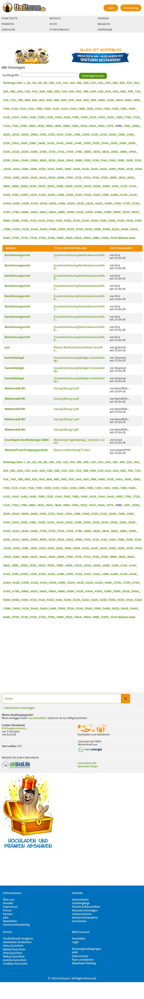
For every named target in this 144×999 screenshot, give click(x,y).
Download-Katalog (84, 963)
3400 (76, 169)
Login (110, 8)
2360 (23, 143)
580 (85, 91)
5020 (126, 212)
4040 (87, 186)
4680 (108, 203)
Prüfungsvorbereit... (15, 728)
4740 (135, 203)
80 (45, 83)
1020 (110, 100)
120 (58, 83)
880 (56, 100)
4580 (61, 203)
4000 (69, 186)
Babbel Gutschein (14, 949)
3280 (25, 169)
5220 (76, 220)
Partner (8, 914)
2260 (112, 134)
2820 (96, 151)
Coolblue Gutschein (15, 963)
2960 (24, 160)
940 (78, 100)
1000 (101, 100)
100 (51, 83)
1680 (119, 117)
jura (7, 347)
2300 (130, 134)
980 (93, 100)
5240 (85, 220)
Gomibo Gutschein (14, 960)
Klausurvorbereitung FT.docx (72, 450)
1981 (127, 126)
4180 (15, 195)
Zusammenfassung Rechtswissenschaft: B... (79, 267)
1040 (119, 100)
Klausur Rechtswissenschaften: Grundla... (78, 349)
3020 (51, 160)
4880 (61, 212)
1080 (136, 100)
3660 (51, 177)
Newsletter (10, 921)
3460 (103, 169)
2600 (131, 143)
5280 (103, 220)
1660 (110, 117)
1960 (101, 126)
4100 (115, 186)
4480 (16, 203)
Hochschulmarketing (16, 924)
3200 (129, 160)
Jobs (5, 917)
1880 (66, 126)
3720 (78, 177)
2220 (94, 134)
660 (115, 91)
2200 (85, 134)
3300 (33, 169)
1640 (101, 117)
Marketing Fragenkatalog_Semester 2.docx (79, 441)
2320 (6, 143)
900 (64, 100)
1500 (41, 117)
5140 (41, 220)
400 (20, 91)
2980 (34, 160)
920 (71, 100)
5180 (59, 220)
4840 (43, 212)
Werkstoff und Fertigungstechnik (26, 450)
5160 (50, 220)
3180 (121, 160)
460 (42, 91)
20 (28, 83)
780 (20, 100)
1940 (92, 126)
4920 (79, 212)
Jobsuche (8, 29)
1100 (6, 108)
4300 (69, 195)
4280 (60, 195)
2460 (69, 143)
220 (93, 83)
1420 (6, 117)
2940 (15, 160)
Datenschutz (80, 956)
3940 (41, 186)
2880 (123, 151)
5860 (87, 238)
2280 (121, 134)
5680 (6, 238)
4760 (6, 212)
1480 (32, 117)
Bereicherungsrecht (17, 255)
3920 (32, 186)
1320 (98, 108)
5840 (78, 238)
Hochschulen (80, 899)
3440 (94, 169)
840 (42, 100)
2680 (34, 151)
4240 (42, 195)
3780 (104, 177)
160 (72, 83)
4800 (24, 212)
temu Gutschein (13, 945)
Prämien (8, 24)
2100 (42, 134)
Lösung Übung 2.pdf (66, 419)
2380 (32, 143)
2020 (6, 134)
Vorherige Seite (13, 83)
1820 (40, 126)
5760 (42, 238)
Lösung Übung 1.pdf (66, 429)
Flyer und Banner (83, 959)
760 (13, 100)
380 (12, 91)
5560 (88, 229)
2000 (135, 126)
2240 (103, 134)
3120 (95, 160)
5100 (24, 220)
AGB (74, 952)
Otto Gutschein (12, 953)
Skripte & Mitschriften (86, 906)
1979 (109, 126)
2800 (87, 151)
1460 (23, 117)
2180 (77, 134)
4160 (6, 195)
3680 (60, 177)
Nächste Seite (126, 238)
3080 (78, 160)
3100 (87, 160)
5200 (67, 220)
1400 (131, 108)
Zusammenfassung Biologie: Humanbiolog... (79, 359)
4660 (99, 203)
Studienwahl (59, 29)
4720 (126, 203)
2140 (59, 134)
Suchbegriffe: (11, 75)
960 (86, 100)
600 (93, 91)
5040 (135, 212)
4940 (89, 212)
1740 (6, 126)
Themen (103, 18)
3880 (15, 186)
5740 (33, 238)
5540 (79, 229)
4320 (78, 195)
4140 (132, 186)
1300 (90, 108)
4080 (106, 186)
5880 (95, 238)
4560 (52, 203)
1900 (74, 126)
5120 (33, 220)
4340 (87, 195)
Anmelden (78, 938)
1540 (58, 117)
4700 (117, 203)
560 (78, 91)
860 (49, 100)
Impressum (10, 906)
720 (137, 91)
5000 (117, 212)
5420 (25, 229)
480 (49, 91)
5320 (120, 220)
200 (86, 83)
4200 (24, 195)
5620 (115, 229)
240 (100, 83)
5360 (138, 220)
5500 (61, 229)
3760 (95, 177)
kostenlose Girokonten (17, 942)
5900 (105, 238)
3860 (6, 186)
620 (100, 91)
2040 (15, 134)
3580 (16, 177)
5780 (51, 238)
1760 (15, 126)
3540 (138, 169)
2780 (78, 151)
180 (78, 83)
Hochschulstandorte (85, 917)
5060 (6, 220)
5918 (113, 238)
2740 (60, 151)
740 (5, 100)
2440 (59, 143)
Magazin (104, 24)
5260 (94, 220)
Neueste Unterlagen (85, 910)
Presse (7, 910)
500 (57, 91)
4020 (78, 186)
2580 (122, 143)
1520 (49, 117)
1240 (64, 108)
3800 (113, 177)
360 (5, 91)
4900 (70, 212)
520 (64, 91)
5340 (129, 220)
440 (35, 91)
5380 (7, 229)
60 (40, 83)
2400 (41, 143)
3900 (24, 186)
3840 (130, 177)
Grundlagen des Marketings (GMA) (27, 440)
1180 (39, 108)
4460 (6, 203)
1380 (123, 108)
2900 (132, 151)
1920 (83, 126)
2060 (24, 134)
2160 (68, 134)
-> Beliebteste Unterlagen (18, 708)
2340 (15, 143)
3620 (33, 177)
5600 (106, 229)
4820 (34, 212)
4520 (34, 203)
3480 (112, 169)
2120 (51, 134)
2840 (105, 151)
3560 (7, 177)
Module (55, 18)
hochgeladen (121, 248)
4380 (105, 195)
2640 (15, 151)
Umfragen (105, 29)
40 (34, 83)
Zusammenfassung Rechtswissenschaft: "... (79, 256)
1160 (31, 108)
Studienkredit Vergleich (18, 938)
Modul (10, 248)
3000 (42, 160)
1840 (49, 126)
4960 (98, 212)
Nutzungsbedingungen (86, 949)
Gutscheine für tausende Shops (88, 764)
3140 (104, 160)
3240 (7, 169)
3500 (121, 169)
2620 (6, 151)
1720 (136, 117)
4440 (133, 195)
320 (129, 83)
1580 (75, 117)
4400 (114, 195)
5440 (34, 229)
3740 (86, 177)
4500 (25, 203)
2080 (34, 134)
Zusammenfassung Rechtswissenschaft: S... (79, 287)
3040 (60, 160)
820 (34, 100)
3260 (16, 169)
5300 (112, 220)
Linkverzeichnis (82, 914)
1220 (55, 108)
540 (71, 91)
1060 (127, 100)
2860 (114, 151)
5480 (52, 229)
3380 (67, 169)
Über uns (8, 899)
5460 (43, 229)
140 (65, 83)
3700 (69, 177)
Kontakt (8, 903)
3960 (50, 186)
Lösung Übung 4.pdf (66, 398)
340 (136, 83)
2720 (51, 151)
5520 (70, 229)
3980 (59, 186)
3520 (129, 169)
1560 (67, 117)
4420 (123, 195)
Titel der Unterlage (70, 248)
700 (130, 91)
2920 (6, 160)
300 (122, 83)
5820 (69, 238)
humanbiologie (14, 357)
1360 (115, 108)
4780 (15, 212)
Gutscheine (79, 921)
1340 (106, 108)
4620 (80, 203)
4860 (52, 212)
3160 (112, 160)
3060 (69, 160)
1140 (22, 108)
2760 (69, 151)
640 (108, 91)
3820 (121, 177)
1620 (92, 117)
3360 (59, 169)
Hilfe (53, 24)
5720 (24, 238)
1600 (84, 117)
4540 (43, 203)
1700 (127, 117)
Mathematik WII (15, 388)
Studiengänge (81, 903)
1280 (81, 108)
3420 (85, 169)
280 (115, 83)
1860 (57, 126)
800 (27, 100)
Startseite (9, 18)
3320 (42, 169)
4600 (71, 203)
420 (27, 91)
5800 (60, 238)
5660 (133, 229)
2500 (87, 143)
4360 (96, 195)
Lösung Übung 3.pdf (66, 409)
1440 (15, 117)
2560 (113, 143)
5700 (15, 238)
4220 (33, 195)
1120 (14, 108)
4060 (96, 186)
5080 (15, 220)
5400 (16, 229)
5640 (124, 229)
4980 (107, 212)
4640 (89, 203)
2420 (50, 143)
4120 (123, 186)
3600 (24, 177)
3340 (50, 169)
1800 (32, 126)
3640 (42, 177)
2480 (78, 143)
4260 (51, 195)
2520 (95, 143)
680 (123, 91)
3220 (138, 160)
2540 (104, 143)
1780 (23, 126)
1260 (73, 108)
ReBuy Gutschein (14, 956)
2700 (42, 151)
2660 (24, 151)
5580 (97, 229)
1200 (47, 108)
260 (107, 83)
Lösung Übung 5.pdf (66, 388)
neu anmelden (37, 718)
